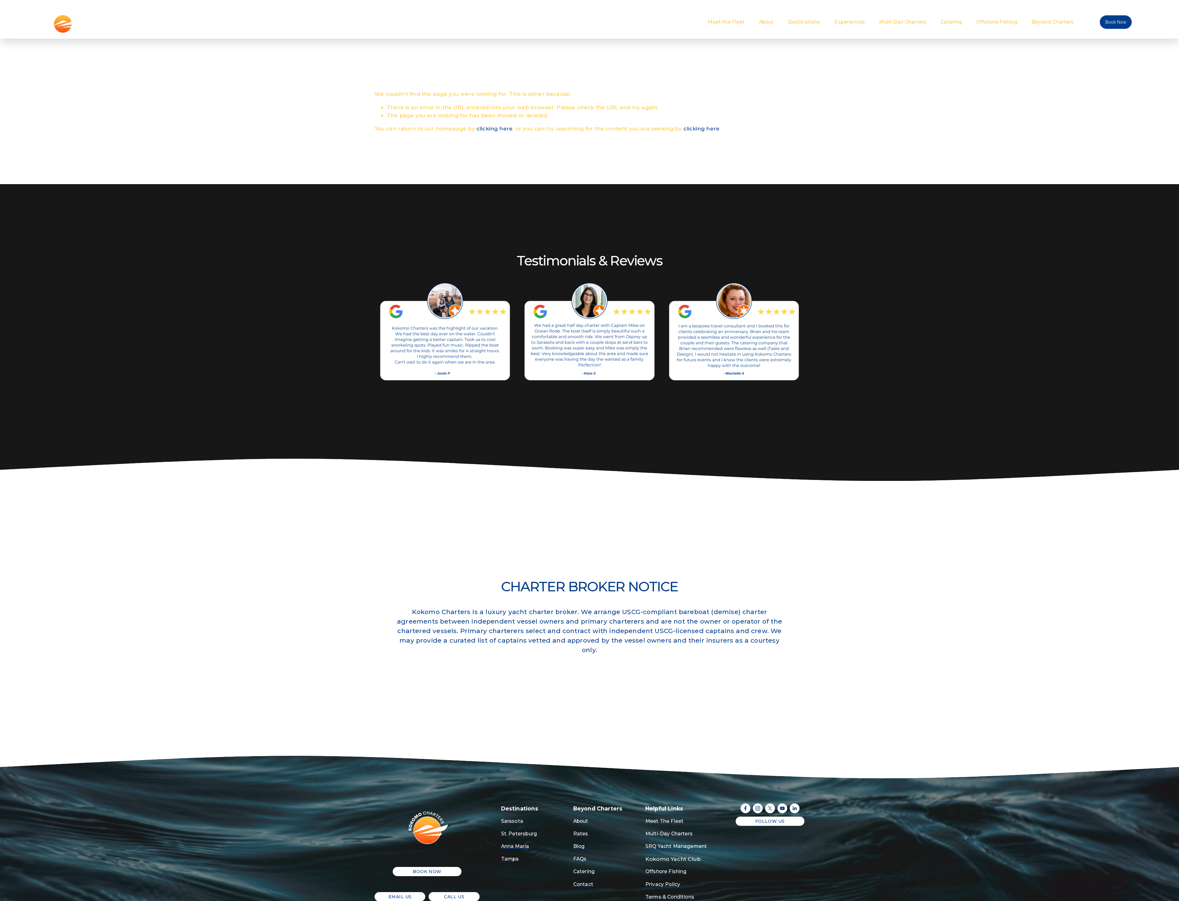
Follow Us (770, 821)
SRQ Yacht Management (676, 846)
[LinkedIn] (795, 808)
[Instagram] (758, 808)
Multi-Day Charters (902, 22)
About (766, 22)
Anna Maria (515, 846)
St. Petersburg (519, 834)
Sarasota (512, 821)
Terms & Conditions (669, 897)
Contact (583, 884)
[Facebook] (745, 808)
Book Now (1115, 22)
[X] (770, 808)
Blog (579, 846)
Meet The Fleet (664, 821)
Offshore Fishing (997, 22)
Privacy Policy (662, 884)
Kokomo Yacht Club (673, 859)
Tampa (510, 859)
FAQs (580, 859)
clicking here (494, 128)
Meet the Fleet (726, 22)
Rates (580, 834)
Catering (951, 22)
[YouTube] (782, 808)
